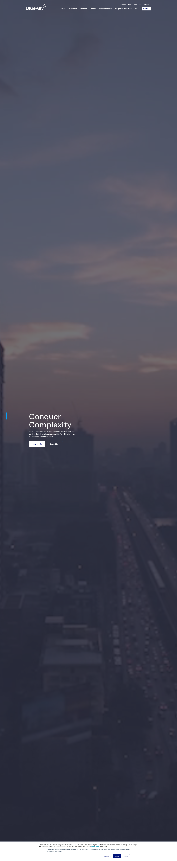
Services (83, 9)
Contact (146, 9)
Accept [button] (117, 856)
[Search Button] (136, 9)
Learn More (55, 444)
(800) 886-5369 (145, 4)
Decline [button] (126, 856)
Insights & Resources (123, 9)
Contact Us (37, 444)
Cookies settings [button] (107, 856)
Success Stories (105, 9)
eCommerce (132, 4)
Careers (123, 4)
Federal (93, 9)
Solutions (73, 9)
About (63, 9)
